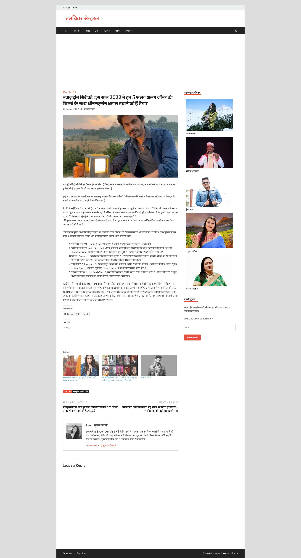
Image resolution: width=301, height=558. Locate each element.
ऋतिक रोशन (146, 377)
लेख (96, 30)
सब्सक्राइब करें (192, 337)
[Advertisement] (150, 63)
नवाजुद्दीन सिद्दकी (78, 391)
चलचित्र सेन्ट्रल (82, 18)
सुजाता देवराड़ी (89, 109)
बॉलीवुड (65, 92)
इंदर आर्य (189, 209)
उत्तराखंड (77, 30)
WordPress (220, 553)
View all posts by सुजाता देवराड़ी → (102, 445)
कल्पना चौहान (192, 288)
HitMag (234, 553)
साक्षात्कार (129, 30)
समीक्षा (117, 30)
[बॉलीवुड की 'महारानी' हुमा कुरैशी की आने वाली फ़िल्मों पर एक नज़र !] (81, 365)
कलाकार (106, 30)
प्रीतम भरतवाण (192, 171)
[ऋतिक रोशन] (159, 365)
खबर (88, 30)
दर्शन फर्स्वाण (191, 133)
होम (66, 30)
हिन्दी (74, 92)
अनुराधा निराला (192, 251)
